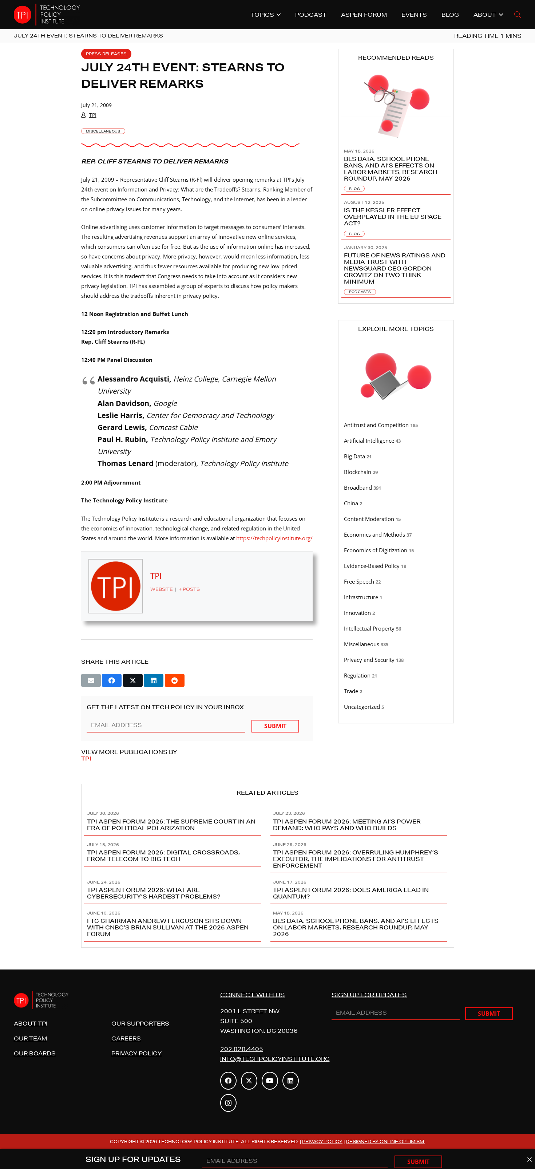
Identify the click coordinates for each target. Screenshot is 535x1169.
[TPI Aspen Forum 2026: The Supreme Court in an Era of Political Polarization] (175, 820)
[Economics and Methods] (396, 535)
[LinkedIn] (290, 1081)
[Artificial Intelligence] (396, 441)
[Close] (529, 1159)
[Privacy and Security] (396, 660)
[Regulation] (396, 676)
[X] (249, 1081)
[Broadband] (396, 488)
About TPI (30, 1023)
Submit (275, 726)
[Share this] (112, 680)
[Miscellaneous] (396, 644)
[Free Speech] (396, 582)
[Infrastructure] (396, 597)
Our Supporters (140, 1023)
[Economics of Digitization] (396, 550)
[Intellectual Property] (396, 629)
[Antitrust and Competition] (396, 425)
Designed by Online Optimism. (385, 1141)
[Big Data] (396, 456)
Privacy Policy (136, 1053)
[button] (517, 14)
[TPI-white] (47, 14)
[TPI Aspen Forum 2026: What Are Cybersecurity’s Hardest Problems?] (175, 888)
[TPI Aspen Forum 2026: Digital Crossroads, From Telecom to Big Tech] (175, 854)
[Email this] (91, 680)
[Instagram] (228, 1103)
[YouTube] (270, 1081)
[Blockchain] (396, 472)
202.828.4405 (241, 1049)
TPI (92, 114)
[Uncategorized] (396, 707)
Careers (126, 1038)
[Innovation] (396, 613)
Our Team (30, 1038)
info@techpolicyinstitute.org (275, 1058)
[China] (396, 503)
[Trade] (396, 691)
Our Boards (35, 1053)
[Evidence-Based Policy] (396, 566)
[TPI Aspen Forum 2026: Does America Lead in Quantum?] (361, 888)
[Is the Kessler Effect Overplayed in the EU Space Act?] (395, 217)
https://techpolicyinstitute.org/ (274, 538)
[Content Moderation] (396, 519)
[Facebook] (228, 1081)
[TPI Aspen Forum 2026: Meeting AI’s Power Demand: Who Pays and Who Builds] (361, 820)
